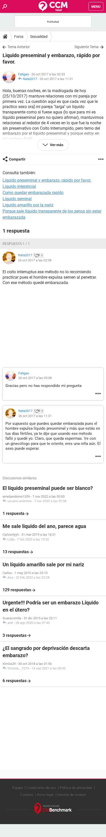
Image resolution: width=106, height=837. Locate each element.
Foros (18, 36)
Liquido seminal (17, 198)
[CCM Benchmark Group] (53, 809)
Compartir (17, 159)
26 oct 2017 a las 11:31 (56, 79)
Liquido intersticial (19, 186)
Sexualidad (39, 36)
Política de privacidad (76, 788)
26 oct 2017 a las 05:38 (35, 378)
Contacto (26, 795)
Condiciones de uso (41, 788)
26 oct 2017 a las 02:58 (34, 260)
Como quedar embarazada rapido (33, 192)
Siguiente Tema (86, 47)
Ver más (56, 145)
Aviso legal (45, 795)
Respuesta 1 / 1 (16, 244)
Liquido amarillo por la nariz (28, 204)
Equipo (17, 788)
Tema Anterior (18, 47)
